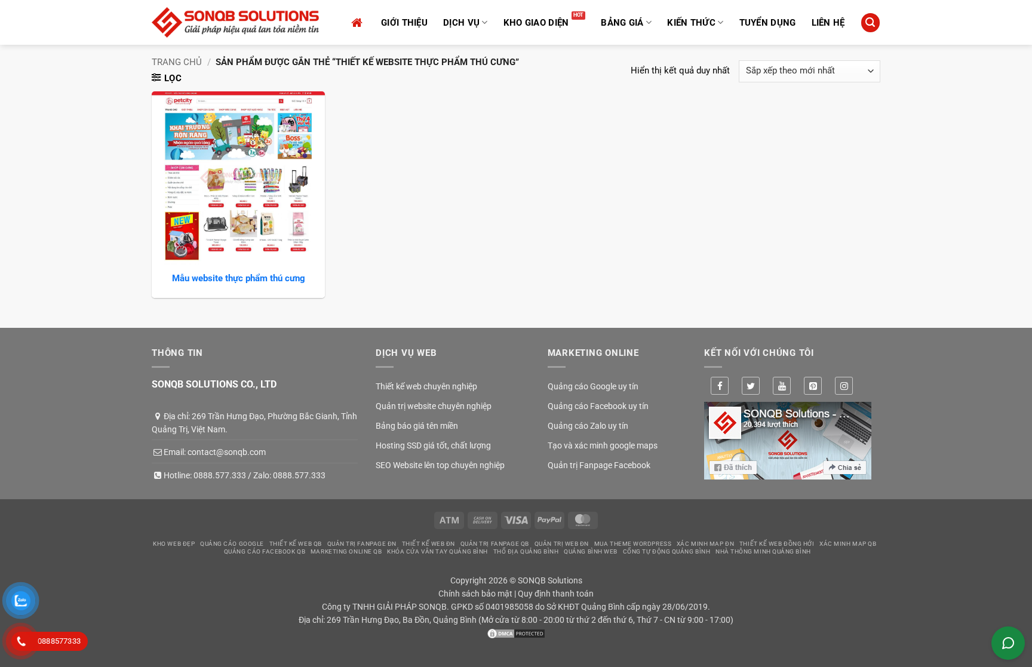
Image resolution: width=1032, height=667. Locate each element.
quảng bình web (591, 551)
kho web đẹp (174, 543)
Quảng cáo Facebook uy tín (598, 406)
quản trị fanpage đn (362, 543)
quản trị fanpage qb (494, 543)
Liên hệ (828, 22)
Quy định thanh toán (556, 593)
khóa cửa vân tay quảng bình (437, 551)
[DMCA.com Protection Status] (516, 633)
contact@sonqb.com (227, 452)
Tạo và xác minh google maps (603, 445)
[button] (870, 22)
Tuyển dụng (767, 22)
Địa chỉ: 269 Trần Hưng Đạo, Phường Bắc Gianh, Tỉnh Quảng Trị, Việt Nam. (254, 422)
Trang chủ (177, 62)
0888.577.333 (220, 475)
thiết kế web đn (428, 543)
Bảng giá (622, 22)
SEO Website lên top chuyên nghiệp (440, 465)
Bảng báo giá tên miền (417, 426)
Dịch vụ (461, 22)
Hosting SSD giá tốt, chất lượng (433, 445)
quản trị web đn (562, 543)
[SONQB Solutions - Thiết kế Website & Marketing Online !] (235, 22)
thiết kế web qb (295, 543)
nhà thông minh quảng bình (763, 551)
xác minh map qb (847, 543)
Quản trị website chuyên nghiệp (434, 406)
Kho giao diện (536, 22)
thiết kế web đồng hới (777, 543)
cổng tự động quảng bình (667, 551)
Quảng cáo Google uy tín (593, 386)
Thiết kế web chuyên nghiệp (426, 386)
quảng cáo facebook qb (265, 551)
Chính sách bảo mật (475, 593)
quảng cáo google (232, 543)
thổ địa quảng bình (526, 551)
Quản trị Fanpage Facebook (599, 465)
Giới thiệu (404, 22)
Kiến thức (691, 22)
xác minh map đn (705, 543)
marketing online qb (346, 551)
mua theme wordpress (632, 543)
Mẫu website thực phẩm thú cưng (238, 278)
